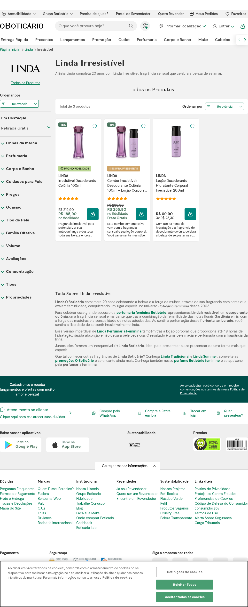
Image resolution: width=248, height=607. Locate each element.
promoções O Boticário (74, 360)
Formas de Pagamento (17, 494)
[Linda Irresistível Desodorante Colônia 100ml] (78, 141)
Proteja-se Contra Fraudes (215, 494)
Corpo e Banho (177, 39)
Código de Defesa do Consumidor (221, 503)
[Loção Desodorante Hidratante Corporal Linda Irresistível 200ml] (176, 141)
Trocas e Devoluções (16, 503)
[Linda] (25, 69)
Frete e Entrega (12, 498)
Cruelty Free (169, 513)
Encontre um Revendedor (136, 498)
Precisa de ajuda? (94, 14)
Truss (42, 513)
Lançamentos (72, 39)
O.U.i (41, 508)
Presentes (44, 39)
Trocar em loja (198, 413)
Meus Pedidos (206, 14)
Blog (79, 508)
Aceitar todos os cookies (185, 597)
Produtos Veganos (174, 508)
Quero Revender (171, 14)
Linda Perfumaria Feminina (119, 331)
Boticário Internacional (55, 523)
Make (203, 39)
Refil (163, 503)
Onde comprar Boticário (95, 518)
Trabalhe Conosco (90, 503)
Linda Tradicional (175, 356)
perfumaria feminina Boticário (141, 312)
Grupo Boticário (55, 14)
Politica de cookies (117, 577)
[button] (95, 126)
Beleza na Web (49, 498)
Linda (29, 49)
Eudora (43, 494)
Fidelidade (84, 498)
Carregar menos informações (124, 466)
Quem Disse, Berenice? (56, 489)
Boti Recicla (169, 494)
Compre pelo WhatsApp (110, 413)
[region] (124, 584)
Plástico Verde (171, 498)
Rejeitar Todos (184, 585)
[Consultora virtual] (145, 26)
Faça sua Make (88, 513)
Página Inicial (10, 49)
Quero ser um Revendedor (137, 494)
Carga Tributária (207, 523)
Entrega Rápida (14, 39)
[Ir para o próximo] (245, 39)
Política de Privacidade (212, 489)
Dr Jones (45, 518)
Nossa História (87, 489)
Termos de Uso (206, 513)
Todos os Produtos (25, 83)
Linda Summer (205, 356)
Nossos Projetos (172, 489)
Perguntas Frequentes (17, 489)
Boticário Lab (86, 528)
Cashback (84, 523)
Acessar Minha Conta (223, 26)
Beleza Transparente (176, 518)
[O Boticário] (21, 26)
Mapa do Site (10, 508)
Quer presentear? (233, 413)
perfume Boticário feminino (197, 360)
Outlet (124, 39)
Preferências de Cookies (214, 498)
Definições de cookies (184, 572)
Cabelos (222, 39)
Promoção (101, 39)
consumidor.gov (207, 508)
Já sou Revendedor (131, 489)
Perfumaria (147, 39)
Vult (41, 503)
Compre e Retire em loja (157, 413)
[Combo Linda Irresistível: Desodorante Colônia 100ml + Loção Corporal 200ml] (127, 141)
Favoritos (238, 14)
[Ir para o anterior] (239, 39)
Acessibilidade (19, 14)
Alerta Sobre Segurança (213, 518)
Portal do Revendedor (133, 14)
